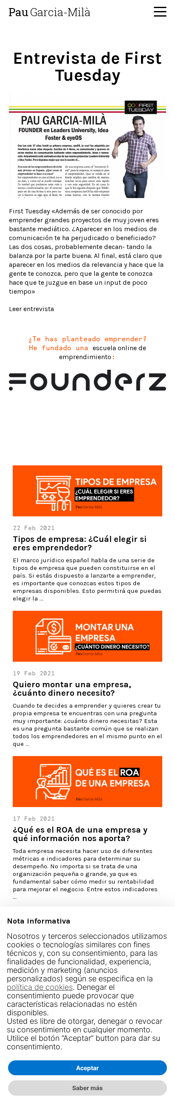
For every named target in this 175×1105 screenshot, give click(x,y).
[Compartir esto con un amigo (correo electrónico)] (77, 422)
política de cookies (40, 987)
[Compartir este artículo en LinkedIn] (58, 422)
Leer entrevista (31, 309)
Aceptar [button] (87, 1067)
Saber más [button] (87, 1087)
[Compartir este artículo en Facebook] (19, 422)
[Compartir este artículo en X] (38, 422)
